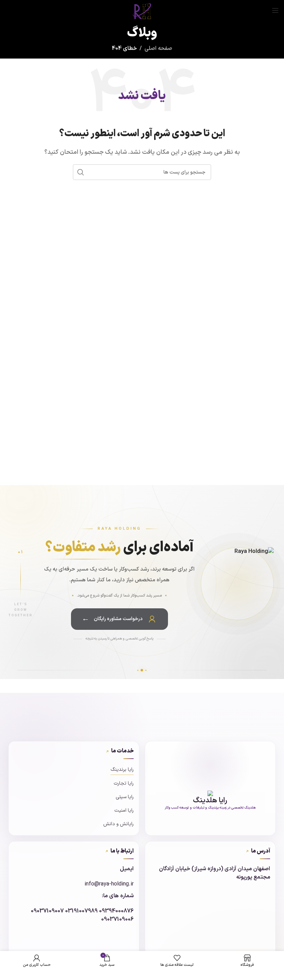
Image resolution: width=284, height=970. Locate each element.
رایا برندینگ (122, 769)
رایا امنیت (124, 810)
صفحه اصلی (158, 48)
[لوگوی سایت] (142, 10)
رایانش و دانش (118, 824)
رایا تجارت (124, 783)
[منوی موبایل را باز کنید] (275, 10)
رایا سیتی (125, 797)
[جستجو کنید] (81, 172)
